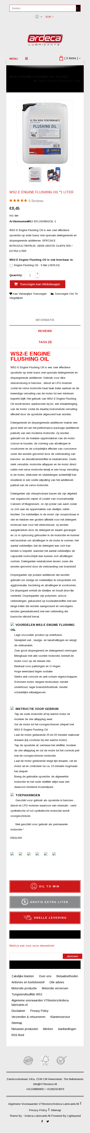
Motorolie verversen (55, 988)
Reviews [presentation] (45, 331)
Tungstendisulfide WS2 (27, 994)
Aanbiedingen (67, 1029)
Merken (48, 1029)
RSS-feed (18, 1035)
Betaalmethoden (67, 976)
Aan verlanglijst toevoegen (30, 293)
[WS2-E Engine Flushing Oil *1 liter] (35, 175)
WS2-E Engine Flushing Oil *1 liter (60, 80)
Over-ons (45, 976)
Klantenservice (60, 1017)
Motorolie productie (24, 988)
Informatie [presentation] (45, 320)
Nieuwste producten (25, 1029)
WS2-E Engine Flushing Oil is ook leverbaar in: (41, 259)
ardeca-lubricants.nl (37, 1115)
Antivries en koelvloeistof (28, 982)
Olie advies (56, 982)
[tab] (45, 320)
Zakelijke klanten (23, 976)
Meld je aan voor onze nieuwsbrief (31, 945)
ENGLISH (16, 837)
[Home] (35, 80)
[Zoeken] (77, 8)
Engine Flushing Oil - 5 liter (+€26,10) (37, 265)
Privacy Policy (39, 1010)
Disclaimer (18, 1010)
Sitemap (17, 1023)
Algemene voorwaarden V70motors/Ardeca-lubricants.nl (43, 1103)
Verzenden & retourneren (28, 1017)
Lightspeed (74, 1115)
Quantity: (15, 275)
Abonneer (72, 956)
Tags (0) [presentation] (45, 342)
